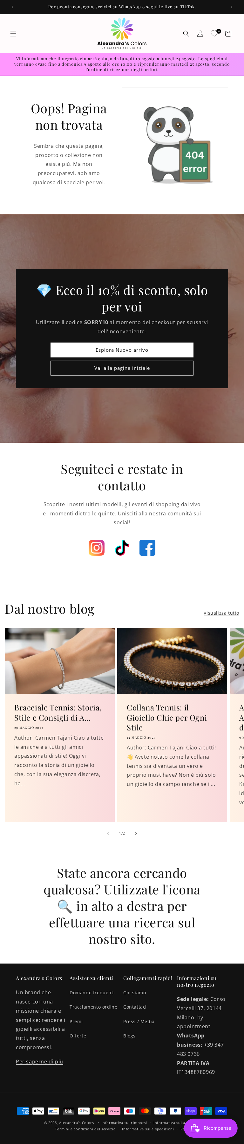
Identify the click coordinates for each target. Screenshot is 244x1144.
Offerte (78, 1036)
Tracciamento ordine (93, 1007)
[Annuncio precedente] (12, 7)
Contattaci (135, 1007)
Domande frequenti (92, 993)
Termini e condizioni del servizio (85, 1129)
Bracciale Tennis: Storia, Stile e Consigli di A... (58, 712)
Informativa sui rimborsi (124, 1122)
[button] (13, 34)
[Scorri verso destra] (136, 833)
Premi (76, 1021)
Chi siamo (134, 993)
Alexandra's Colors (76, 1122)
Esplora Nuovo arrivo (122, 350)
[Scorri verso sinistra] (108, 833)
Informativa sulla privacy (176, 1122)
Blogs (129, 1036)
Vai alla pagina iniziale (122, 368)
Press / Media (139, 1021)
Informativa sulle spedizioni (148, 1129)
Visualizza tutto (221, 613)
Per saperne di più (39, 1061)
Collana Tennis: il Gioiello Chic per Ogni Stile (167, 717)
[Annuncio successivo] (232, 7)
